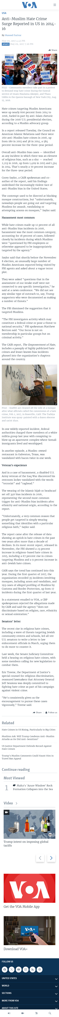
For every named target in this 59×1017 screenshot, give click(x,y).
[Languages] (36, 1013)
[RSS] (32, 969)
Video (8, 803)
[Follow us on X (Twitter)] (12, 969)
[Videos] (22, 1013)
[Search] (49, 1013)
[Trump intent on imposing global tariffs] (29, 824)
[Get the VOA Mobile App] (29, 888)
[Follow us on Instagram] (25, 969)
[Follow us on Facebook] (5, 969)
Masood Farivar (13, 35)
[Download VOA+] (29, 930)
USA (4, 13)
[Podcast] (39, 969)
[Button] (52, 50)
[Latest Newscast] (9, 1013)
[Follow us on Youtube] (18, 969)
